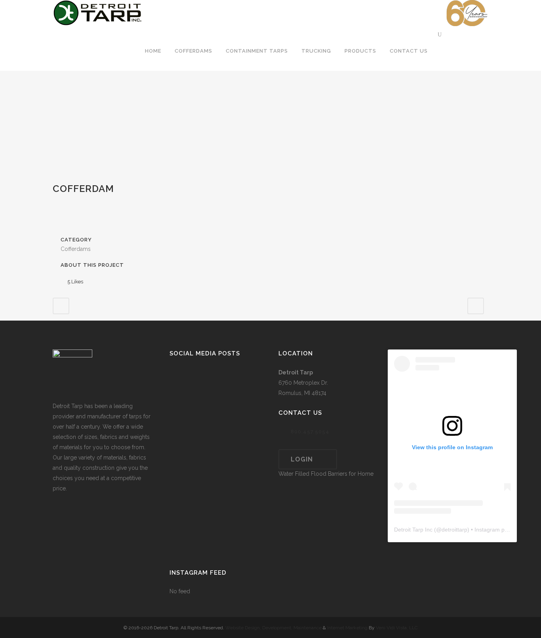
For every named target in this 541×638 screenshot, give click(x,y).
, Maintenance (306, 627)
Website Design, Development (258, 627)
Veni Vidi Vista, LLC (397, 627)
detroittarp (454, 529)
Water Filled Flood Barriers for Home (325, 474)
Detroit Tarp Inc (413, 529)
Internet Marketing (347, 627)
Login (302, 459)
